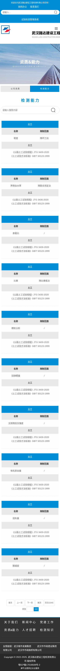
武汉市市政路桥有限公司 (30, 650)
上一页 (19, 603)
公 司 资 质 (15, 89)
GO (36, 609)
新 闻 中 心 (29, 622)
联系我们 (34, 6)
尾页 (39, 603)
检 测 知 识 (46, 630)
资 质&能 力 (11, 630)
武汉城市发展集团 (22, 646)
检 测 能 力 (44, 89)
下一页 (30, 603)
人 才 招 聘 (29, 630)
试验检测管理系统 (30, 19)
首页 (10, 603)
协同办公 (22, 6)
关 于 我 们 (11, 622)
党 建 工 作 (46, 622)
